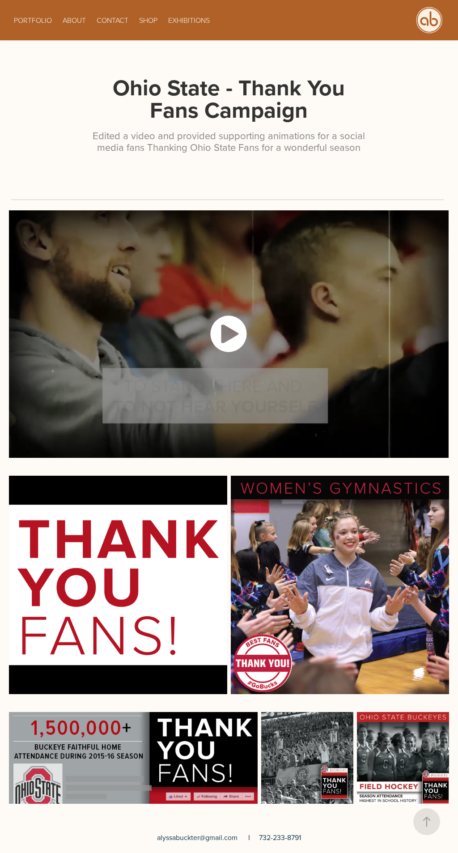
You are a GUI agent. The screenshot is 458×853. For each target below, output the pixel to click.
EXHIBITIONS (189, 20)
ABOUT (74, 20)
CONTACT (112, 20)
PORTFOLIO (33, 20)
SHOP (148, 20)
